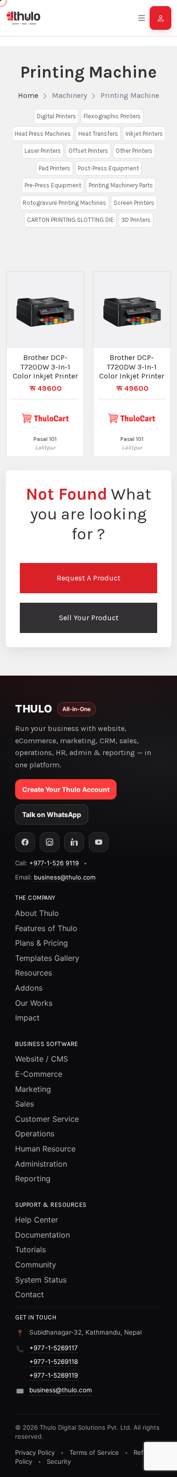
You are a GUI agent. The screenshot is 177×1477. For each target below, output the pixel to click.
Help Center (36, 1219)
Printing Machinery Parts (121, 185)
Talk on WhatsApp (51, 814)
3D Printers (136, 219)
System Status (41, 1279)
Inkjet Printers (144, 133)
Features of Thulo (46, 928)
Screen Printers (134, 202)
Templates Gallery (47, 958)
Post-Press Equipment (108, 168)
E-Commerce (38, 1074)
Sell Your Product (88, 617)
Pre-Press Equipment (53, 185)
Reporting (33, 1178)
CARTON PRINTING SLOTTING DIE (70, 219)
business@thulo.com (64, 877)
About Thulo (37, 913)
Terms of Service (94, 1452)
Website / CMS (41, 1059)
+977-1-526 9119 (54, 863)
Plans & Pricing (41, 943)
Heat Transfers (98, 133)
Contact (29, 1294)
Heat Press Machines (43, 133)
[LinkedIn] (74, 842)
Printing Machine (130, 95)
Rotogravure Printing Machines (64, 202)
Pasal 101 (45, 439)
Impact (27, 1017)
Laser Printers (43, 150)
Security (59, 1461)
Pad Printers (54, 168)
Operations (34, 1133)
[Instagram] (49, 842)
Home (28, 95)
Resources (33, 972)
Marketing (33, 1089)
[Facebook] (25, 842)
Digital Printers (56, 116)
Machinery (69, 95)
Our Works (33, 1003)
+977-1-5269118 (53, 1361)
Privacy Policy (35, 1452)
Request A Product (88, 577)
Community (35, 1264)
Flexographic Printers (112, 116)
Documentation (42, 1235)
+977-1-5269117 (53, 1348)
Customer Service (47, 1119)
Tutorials (30, 1249)
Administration (41, 1164)
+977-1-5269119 (53, 1375)
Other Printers (134, 150)
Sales (24, 1103)
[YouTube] (99, 842)
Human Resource (45, 1148)
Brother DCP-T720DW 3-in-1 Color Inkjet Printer (45, 366)
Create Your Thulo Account (66, 789)
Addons (28, 988)
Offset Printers (88, 150)
